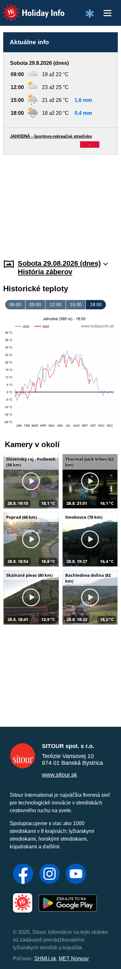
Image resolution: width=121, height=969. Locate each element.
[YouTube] (76, 874)
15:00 (76, 304)
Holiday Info (28, 8)
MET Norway (74, 958)
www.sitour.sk (59, 775)
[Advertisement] (60, 203)
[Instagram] (49, 874)
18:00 (96, 304)
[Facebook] (23, 874)
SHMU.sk (45, 958)
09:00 (35, 304)
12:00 (55, 304)
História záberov (45, 272)
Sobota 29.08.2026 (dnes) (59, 263)
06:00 (15, 304)
